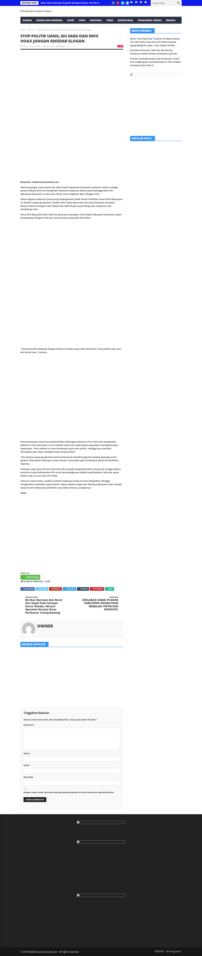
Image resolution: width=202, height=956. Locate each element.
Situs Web (28, 777)
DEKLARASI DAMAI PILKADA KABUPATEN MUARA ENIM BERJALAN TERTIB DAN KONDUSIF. (100, 603)
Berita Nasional (154, 216)
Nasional (96, 20)
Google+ (56, 589)
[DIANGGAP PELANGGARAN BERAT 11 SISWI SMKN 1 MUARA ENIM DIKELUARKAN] (137, 186)
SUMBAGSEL (61, 46)
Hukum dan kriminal (49, 20)
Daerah (27, 20)
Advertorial (125, 20)
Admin (152, 193)
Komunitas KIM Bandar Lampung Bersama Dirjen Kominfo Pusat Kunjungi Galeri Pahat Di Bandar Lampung (164, 152)
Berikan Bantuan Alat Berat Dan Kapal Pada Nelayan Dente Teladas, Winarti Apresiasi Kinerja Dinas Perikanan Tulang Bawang (43, 605)
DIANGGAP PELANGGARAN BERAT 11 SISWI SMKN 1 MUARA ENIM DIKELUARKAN (163, 187)
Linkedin (70, 589)
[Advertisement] (71, 75)
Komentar (29, 725)
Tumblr (84, 589)
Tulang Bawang (162, 199)
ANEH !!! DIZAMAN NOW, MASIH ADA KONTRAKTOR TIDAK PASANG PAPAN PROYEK (163, 170)
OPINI (82, 20)
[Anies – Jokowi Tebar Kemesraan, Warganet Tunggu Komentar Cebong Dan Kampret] (137, 220)
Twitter (42, 589)
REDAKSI (170, 20)
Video (109, 20)
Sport (70, 20)
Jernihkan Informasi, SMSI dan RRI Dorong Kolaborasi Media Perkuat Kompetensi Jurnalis (72, 679)
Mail (110, 589)
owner (26, 46)
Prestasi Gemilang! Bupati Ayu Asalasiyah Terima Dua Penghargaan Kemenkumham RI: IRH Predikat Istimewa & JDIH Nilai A (107, 682)
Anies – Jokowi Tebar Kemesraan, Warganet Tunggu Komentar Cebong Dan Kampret (164, 221)
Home (22, 29)
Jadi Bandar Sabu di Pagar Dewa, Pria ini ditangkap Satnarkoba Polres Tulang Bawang (163, 204)
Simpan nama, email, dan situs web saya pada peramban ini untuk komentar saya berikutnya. (69, 792)
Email (27, 765)
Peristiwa (52, 46)
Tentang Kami (173, 951)
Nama (27, 753)
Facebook (28, 589)
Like (121, 46)
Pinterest (98, 589)
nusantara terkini (149, 20)
